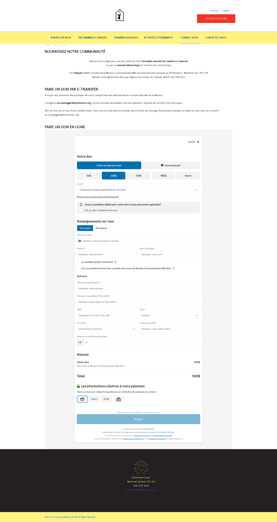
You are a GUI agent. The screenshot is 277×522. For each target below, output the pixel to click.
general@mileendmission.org (141, 489)
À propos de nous (61, 37)
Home (47, 45)
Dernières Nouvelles (126, 37)
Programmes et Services (93, 37)
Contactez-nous (216, 37)
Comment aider (189, 37)
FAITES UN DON (216, 18)
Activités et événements (158, 37)
